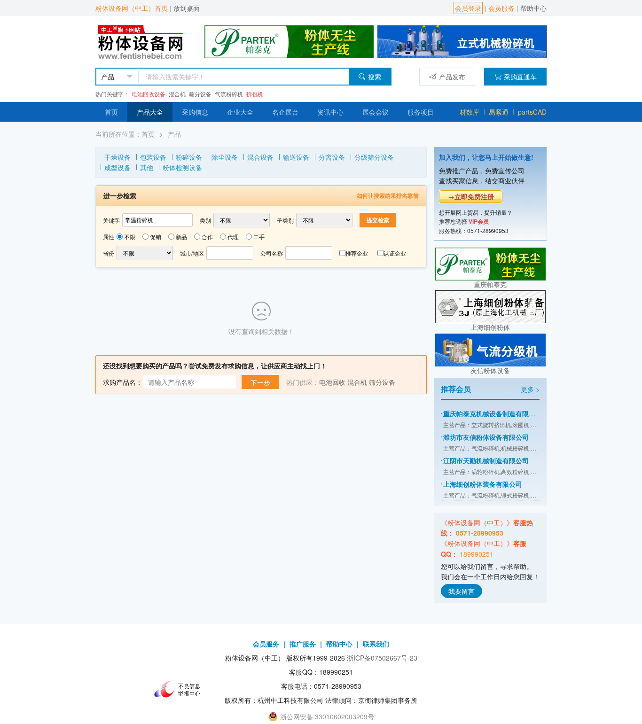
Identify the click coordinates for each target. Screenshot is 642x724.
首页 (111, 112)
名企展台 (285, 112)
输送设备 (296, 157)
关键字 (111, 220)
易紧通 (499, 112)
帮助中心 (533, 8)
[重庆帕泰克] (490, 262)
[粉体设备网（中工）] (141, 41)
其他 (146, 167)
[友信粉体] (462, 41)
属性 (108, 237)
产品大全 (150, 112)
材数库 (469, 112)
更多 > (530, 389)
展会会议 (375, 112)
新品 (181, 237)
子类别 (285, 220)
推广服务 (303, 643)
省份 (108, 253)
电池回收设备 (148, 94)
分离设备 (332, 157)
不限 (129, 237)
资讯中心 (330, 112)
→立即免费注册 (471, 196)
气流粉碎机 (229, 94)
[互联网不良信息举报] (180, 689)
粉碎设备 (189, 157)
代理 (233, 237)
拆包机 (254, 94)
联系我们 (376, 643)
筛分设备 (200, 94)
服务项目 (420, 112)
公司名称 (271, 253)
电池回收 (332, 382)
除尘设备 (224, 157)
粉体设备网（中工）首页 (131, 8)
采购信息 (195, 112)
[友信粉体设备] (490, 349)
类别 (205, 220)
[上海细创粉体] (490, 306)
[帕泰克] (289, 41)
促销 (155, 237)
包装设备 (153, 157)
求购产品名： (122, 382)
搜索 (374, 76)
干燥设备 (117, 157)
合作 (207, 237)
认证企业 (395, 253)
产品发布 (452, 76)
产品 (174, 134)
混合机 (177, 94)
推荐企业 (356, 253)
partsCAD (532, 112)
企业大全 (240, 112)
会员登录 (468, 8)
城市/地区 (192, 253)
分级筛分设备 (374, 157)
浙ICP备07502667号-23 (382, 657)
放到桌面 (186, 8)
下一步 (260, 382)
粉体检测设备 (182, 167)
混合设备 (260, 157)
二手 (259, 237)
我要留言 (461, 591)
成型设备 (117, 167)
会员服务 (501, 8)
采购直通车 (520, 76)
